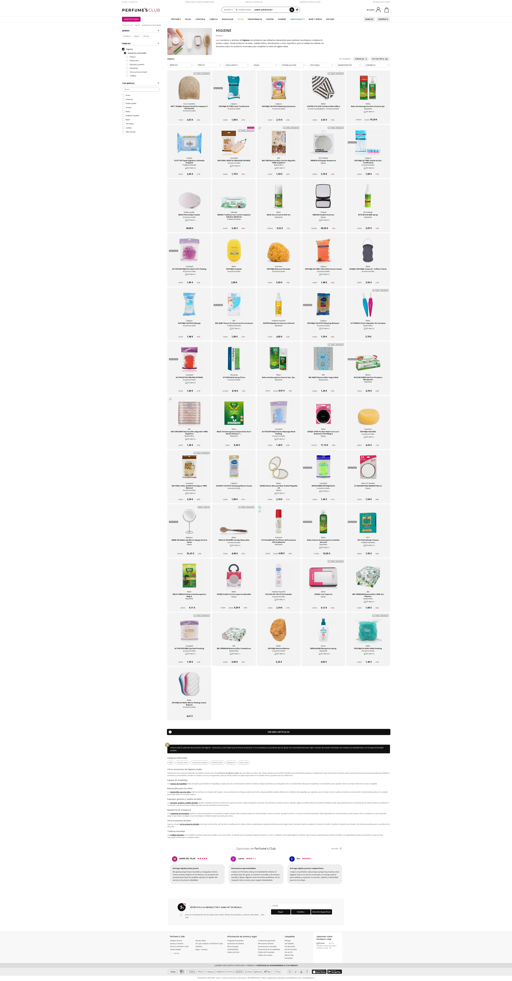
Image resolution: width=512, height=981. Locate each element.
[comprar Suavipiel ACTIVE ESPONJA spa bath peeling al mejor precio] (189, 632)
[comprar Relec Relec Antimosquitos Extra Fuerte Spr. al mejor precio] (368, 90)
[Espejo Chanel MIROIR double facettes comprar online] (323, 223)
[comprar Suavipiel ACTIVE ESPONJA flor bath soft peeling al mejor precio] (189, 253)
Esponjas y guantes (136, 64)
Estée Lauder (131, 103)
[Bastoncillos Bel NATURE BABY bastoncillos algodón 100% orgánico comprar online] (189, 440)
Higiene (270, 19)
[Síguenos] (307, 971)
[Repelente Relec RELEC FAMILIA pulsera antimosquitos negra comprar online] (189, 603)
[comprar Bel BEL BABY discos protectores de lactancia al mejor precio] (234, 307)
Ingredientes (345, 65)
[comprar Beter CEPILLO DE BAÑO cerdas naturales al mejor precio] (234, 524)
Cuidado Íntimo (217, 762)
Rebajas (288, 940)
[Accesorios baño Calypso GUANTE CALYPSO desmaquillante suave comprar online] (234, 494)
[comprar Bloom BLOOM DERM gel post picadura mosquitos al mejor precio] (368, 361)
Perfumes (176, 19)
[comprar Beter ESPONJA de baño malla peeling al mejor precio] (368, 632)
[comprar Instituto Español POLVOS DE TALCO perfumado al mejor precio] (279, 578)
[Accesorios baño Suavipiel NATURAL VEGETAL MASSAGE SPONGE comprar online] (234, 169)
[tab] (180, 65)
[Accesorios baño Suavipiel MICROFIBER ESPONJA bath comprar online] (323, 494)
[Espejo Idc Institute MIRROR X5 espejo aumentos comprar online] (323, 169)
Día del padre (290, 946)
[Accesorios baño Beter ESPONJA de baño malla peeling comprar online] (368, 657)
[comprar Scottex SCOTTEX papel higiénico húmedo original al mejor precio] (189, 144)
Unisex (146, 36)
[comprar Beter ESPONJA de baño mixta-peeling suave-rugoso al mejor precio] (189, 686)
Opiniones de (256, 848)
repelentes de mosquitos (179, 813)
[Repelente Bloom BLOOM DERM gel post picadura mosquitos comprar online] (368, 386)
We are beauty (232, 946)
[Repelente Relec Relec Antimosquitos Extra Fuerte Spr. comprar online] (368, 115)
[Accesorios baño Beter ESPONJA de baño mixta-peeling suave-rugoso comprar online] (189, 711)
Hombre (282, 19)
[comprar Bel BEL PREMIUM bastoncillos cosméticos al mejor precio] (234, 632)
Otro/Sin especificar (321, 912)
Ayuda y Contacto (130, 2)
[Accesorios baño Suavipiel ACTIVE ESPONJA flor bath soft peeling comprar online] (189, 277)
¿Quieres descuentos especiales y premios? (256, 965)
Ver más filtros (378, 59)
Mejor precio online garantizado (200, 2)
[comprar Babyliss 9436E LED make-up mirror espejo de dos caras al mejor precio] (189, 524)
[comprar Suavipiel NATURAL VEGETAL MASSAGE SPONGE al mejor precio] (234, 144)
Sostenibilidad (232, 949)
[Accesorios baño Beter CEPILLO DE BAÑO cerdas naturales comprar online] (234, 548)
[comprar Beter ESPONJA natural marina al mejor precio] (279, 632)
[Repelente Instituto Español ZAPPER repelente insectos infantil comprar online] (278, 332)
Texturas (315, 65)
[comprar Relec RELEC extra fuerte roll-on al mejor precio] (279, 199)
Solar (240, 19)
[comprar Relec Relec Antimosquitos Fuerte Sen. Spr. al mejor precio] (279, 361)
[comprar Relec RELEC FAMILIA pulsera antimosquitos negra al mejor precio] (189, 578)
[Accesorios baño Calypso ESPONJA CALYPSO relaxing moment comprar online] (323, 332)
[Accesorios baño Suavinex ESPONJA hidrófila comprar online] (368, 440)
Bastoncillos (134, 61)
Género (126, 30)
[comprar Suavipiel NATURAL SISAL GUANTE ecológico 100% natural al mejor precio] (189, 470)
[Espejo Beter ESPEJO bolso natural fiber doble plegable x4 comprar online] (278, 494)
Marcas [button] (174, 65)
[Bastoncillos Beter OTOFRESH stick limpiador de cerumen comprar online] (368, 332)
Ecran (128, 95)
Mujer (136, 36)
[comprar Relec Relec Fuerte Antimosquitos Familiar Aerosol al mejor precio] (323, 524)
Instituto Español (132, 115)
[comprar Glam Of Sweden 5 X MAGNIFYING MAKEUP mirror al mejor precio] (368, 470)
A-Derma (129, 99)
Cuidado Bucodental (199, 762)
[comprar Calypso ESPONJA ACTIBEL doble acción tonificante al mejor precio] (368, 144)
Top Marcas (128, 83)
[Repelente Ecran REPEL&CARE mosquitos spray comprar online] (323, 657)
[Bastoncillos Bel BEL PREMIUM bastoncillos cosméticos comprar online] (234, 657)
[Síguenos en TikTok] (295, 971)
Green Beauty (297, 19)
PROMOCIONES (244, 10)
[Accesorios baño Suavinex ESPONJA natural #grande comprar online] (278, 277)
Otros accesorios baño (138, 72)
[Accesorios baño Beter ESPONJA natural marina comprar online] (278, 657)
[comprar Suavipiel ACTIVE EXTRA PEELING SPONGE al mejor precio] (189, 361)
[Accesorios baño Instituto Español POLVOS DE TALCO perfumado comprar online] (278, 603)
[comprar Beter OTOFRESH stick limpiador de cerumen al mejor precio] (368, 307)
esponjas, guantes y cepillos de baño (184, 803)
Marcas (369, 19)
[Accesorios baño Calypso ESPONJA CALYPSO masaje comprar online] (189, 332)
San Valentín (289, 943)
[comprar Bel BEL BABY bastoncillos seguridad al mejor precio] (323, 361)
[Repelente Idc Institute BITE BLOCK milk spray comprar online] (368, 223)
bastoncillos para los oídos (180, 792)
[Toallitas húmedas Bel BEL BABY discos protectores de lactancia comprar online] (234, 332)
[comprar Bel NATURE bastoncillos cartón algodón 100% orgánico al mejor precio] (279, 144)
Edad (256, 65)
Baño (171, 762)
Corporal (200, 19)
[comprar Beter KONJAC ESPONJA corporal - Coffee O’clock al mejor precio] (368, 253)
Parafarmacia (255, 19)
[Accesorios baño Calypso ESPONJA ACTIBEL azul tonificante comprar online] (234, 115)
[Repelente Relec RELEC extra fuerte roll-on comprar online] (278, 223)
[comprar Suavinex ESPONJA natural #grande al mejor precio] (279, 253)
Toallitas (132, 76)
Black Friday (289, 955)
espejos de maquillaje (178, 784)
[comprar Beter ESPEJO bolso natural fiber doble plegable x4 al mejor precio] (279, 470)
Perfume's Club (127, 25)
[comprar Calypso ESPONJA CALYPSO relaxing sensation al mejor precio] (279, 90)
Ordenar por (360, 59)
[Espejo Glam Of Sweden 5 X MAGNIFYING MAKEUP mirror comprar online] (368, 494)
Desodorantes (182, 762)
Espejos (132, 57)
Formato (371, 65)
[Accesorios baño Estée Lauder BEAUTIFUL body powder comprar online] (189, 223)
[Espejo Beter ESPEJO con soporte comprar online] (323, 603)
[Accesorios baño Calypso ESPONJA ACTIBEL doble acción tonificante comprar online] (368, 169)
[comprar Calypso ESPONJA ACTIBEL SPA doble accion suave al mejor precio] (323, 253)
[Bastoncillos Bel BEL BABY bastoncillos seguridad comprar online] (323, 386)
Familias (126, 43)
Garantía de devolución (310, 2)
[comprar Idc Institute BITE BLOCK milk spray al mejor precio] (368, 199)
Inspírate (383, 19)
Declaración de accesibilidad (269, 949)
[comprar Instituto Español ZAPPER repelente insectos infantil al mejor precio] (279, 307)
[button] (181, 953)
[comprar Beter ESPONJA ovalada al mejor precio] (234, 253)
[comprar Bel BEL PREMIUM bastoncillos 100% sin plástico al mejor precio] (368, 578)
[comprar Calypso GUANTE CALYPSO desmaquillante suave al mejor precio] (234, 470)
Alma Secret (130, 132)
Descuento (232, 65)
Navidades (289, 958)
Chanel (128, 107)
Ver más (335, 848)
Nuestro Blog (201, 940)
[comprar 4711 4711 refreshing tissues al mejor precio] (368, 524)
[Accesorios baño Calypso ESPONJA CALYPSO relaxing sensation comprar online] (278, 115)
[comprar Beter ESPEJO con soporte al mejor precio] (323, 578)
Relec (128, 111)
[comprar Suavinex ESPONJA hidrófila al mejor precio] (368, 415)
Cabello (213, 19)
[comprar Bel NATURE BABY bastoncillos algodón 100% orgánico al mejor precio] (189, 415)
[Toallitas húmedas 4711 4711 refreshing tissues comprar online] (368, 548)
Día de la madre (291, 949)
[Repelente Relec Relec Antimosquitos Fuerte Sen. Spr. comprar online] (278, 386)
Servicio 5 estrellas (253, 2)
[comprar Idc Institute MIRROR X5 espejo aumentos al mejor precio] (323, 144)
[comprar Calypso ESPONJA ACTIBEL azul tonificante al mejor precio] (234, 90)
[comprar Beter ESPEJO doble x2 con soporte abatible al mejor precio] (234, 578)
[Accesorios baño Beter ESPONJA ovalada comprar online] (234, 277)
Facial (188, 19)
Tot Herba (130, 124)
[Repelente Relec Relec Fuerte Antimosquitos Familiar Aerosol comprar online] (323, 548)
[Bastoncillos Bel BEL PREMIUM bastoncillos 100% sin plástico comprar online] (368, 603)
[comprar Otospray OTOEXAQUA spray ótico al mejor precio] (234, 361)
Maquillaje (227, 19)
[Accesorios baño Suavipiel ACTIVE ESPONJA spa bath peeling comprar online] (189, 657)
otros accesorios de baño (189, 824)
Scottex (129, 128)
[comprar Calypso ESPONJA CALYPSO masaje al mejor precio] (189, 307)
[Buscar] (291, 9)
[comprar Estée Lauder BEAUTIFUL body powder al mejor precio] (189, 199)
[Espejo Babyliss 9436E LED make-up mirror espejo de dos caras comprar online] (189, 548)
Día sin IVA (289, 952)
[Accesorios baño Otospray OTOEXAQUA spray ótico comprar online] (234, 386)
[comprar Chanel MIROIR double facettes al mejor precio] (323, 199)
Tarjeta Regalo (175, 949)
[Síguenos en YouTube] (301, 971)
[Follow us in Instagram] (289, 971)
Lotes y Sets (243, 762)
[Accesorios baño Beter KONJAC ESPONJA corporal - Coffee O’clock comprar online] (368, 277)
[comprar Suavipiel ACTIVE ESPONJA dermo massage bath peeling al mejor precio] (279, 415)
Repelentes (133, 68)
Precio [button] (201, 65)
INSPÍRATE (228, 10)
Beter (128, 119)
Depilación (231, 762)
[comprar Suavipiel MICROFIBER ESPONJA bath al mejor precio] (323, 470)
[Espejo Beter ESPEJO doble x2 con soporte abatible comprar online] (234, 603)
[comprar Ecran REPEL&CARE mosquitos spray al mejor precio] (323, 632)
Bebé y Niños (315, 19)
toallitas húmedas (177, 835)
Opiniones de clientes (235, 943)
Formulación (289, 65)
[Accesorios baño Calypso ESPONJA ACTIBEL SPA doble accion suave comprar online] (323, 277)
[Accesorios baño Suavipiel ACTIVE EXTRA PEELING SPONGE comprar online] (189, 386)
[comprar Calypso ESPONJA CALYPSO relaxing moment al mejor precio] (323, 307)
